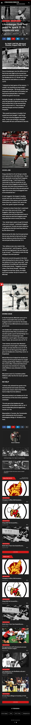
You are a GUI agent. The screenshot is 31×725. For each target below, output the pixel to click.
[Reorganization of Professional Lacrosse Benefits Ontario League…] (15, 635)
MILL (7, 713)
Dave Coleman (15, 442)
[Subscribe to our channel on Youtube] (16, 722)
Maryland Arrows (23, 713)
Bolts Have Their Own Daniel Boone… (13, 545)
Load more (15, 702)
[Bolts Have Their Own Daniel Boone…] (15, 534)
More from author (24, 478)
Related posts (25, 477)
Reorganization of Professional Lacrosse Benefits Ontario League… (14, 647)
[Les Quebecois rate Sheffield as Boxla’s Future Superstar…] (15, 659)
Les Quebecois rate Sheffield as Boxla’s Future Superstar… (13, 672)
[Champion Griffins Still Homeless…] (15, 488)
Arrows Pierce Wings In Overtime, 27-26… (14, 696)
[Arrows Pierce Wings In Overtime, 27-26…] (15, 684)
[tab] (25, 477)
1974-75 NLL (14, 713)
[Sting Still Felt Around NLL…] (15, 511)
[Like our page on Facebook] (14, 722)
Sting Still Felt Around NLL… (10, 523)
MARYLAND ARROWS (15, 20)
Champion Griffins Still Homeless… (12, 500)
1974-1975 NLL (7, 7)
